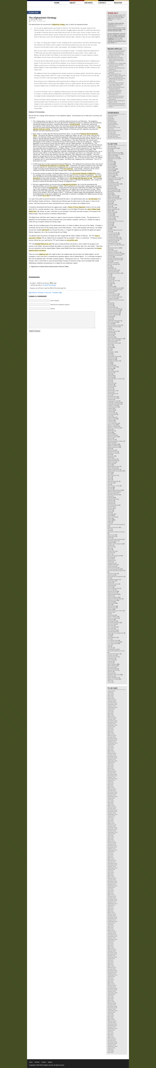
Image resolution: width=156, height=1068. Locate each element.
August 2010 (111, 976)
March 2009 (111, 1002)
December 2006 (112, 1042)
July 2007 (110, 1031)
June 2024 (111, 729)
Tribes (109, 634)
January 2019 (112, 826)
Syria (109, 605)
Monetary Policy (112, 451)
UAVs (109, 645)
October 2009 (112, 991)
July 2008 (110, 1013)
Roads (110, 550)
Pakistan (61, 266)
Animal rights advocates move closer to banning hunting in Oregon (116, 105)
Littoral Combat (112, 419)
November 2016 (112, 865)
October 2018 (112, 831)
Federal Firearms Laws (114, 288)
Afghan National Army (114, 152)
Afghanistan (34, 266)
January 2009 (112, 1005)
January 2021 (112, 790)
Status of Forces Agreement (76, 207)
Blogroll (110, 202)
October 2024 (112, 723)
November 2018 (112, 829)
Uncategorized (112, 649)
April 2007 (111, 1036)
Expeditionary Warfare (114, 273)
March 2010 (111, 984)
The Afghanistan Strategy (42, 17)
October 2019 (112, 813)
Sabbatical (111, 560)
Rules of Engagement (114, 555)
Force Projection (112, 294)
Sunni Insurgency (113, 597)
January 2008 (112, 1022)
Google (110, 319)
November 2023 (112, 740)
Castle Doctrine (112, 216)
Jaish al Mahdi (112, 371)
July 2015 (110, 889)
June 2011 (111, 961)
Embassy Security (113, 270)
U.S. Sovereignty (112, 643)
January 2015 (112, 897)
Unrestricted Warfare (114, 654)
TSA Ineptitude (112, 637)
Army (109, 181)
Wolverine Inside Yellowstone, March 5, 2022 (116, 101)
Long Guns (111, 422)
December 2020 (112, 792)
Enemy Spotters (112, 271)
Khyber (110, 392)
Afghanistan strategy (58, 24)
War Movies (111, 667)
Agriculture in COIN (113, 158)
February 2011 (112, 967)
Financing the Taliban (114, 289)
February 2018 (112, 842)
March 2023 (111, 752)
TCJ (116, 42)
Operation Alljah (112, 493)
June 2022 (111, 765)
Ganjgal (110, 303)
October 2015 (112, 884)
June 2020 (111, 801)
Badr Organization (113, 190)
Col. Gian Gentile (113, 233)
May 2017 (110, 856)
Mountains (111, 456)
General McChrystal (113, 310)
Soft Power (111, 585)
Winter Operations (113, 677)
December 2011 (112, 952)
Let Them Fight (112, 414)
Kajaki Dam (111, 383)
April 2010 (111, 982)
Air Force (110, 161)
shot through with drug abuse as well (81, 178)
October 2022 (112, 759)
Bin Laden (111, 200)
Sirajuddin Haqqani (113, 579)
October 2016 (112, 866)
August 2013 (111, 923)
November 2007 (112, 1025)
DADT (109, 249)
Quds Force (111, 535)
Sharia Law (111, 575)
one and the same (72, 240)
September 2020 (112, 796)
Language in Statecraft (114, 402)
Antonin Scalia (112, 175)
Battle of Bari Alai (112, 196)
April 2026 (111, 697)
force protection (68, 169)
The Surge (111, 628)
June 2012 (111, 944)
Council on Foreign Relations (116, 245)
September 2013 (112, 921)
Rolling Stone (112, 551)
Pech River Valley (113, 505)
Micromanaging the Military (115, 441)
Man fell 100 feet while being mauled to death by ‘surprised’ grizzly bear (116, 89)
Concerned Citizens (113, 237)
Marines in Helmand (113, 428)
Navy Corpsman (112, 475)
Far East (110, 279)
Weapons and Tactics (114, 674)
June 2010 (111, 979)
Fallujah (110, 277)
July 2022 (110, 764)
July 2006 (110, 1049)
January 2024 (112, 737)
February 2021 (112, 789)
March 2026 (111, 698)
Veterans (110, 661)
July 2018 (110, 835)
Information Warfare (113, 356)
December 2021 (112, 774)
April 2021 (111, 786)
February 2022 (112, 771)
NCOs (109, 477)
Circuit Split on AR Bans (114, 92)
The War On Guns (113, 136)
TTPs (109, 639)
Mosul (109, 454)
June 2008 (111, 1015)
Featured (110, 286)
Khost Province (112, 390)
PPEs (109, 523)
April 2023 (111, 750)
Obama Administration (51, 266)
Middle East (111, 442)
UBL (109, 646)
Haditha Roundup (113, 326)
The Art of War (112, 624)
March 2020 (111, 805)
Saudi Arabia (111, 566)
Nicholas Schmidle (113, 481)
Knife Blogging (112, 393)
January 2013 (112, 933)
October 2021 (112, 777)
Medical (110, 434)
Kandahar (110, 386)
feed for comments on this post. (40, 292)
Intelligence (111, 359)
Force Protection (112, 295)
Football (110, 292)
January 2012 (112, 951)
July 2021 (110, 781)
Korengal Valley (112, 396)
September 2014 (112, 903)
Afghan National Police (114, 154)
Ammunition (111, 169)
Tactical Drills (111, 606)
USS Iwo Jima (112, 655)
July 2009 (110, 996)
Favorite (110, 282)
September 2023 (112, 743)
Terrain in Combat (113, 618)
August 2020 (111, 798)
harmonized (45, 230)
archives (117, 38)
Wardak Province (113, 670)
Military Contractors (113, 445)
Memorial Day (112, 435)
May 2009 (110, 999)
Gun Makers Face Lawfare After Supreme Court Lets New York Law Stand (117, 65)
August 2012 (111, 941)
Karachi (110, 387)
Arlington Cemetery (113, 179)
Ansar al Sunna (112, 172)
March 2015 (111, 895)
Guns (109, 323)
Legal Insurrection (113, 124)
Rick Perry (111, 547)
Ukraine (110, 648)
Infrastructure (111, 358)
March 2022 (111, 770)
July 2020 (110, 799)
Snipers (110, 582)
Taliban (66, 266)
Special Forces (112, 591)
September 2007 (112, 1028)
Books (109, 206)
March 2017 (111, 859)
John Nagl (111, 377)
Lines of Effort (112, 417)
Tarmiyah (110, 612)
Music (109, 465)
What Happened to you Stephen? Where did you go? (117, 74)
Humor (110, 346)
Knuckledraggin (112, 123)
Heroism (110, 335)
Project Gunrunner (113, 527)
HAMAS (110, 329)
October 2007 (112, 1027)
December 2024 (112, 721)
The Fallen (111, 625)
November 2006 (112, 1043)
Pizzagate (110, 514)
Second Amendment (113, 569)
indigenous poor (43, 254)
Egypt (109, 267)
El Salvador (111, 268)
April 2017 (111, 857)
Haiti (109, 328)
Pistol (109, 512)
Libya (109, 416)
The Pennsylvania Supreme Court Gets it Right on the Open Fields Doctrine (116, 84)
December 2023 (112, 738)
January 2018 (112, 844)
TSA (109, 636)
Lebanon (110, 411)
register (50, 1062)
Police (109, 515)
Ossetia (110, 496)
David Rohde (111, 251)
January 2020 (112, 808)
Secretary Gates (112, 573)
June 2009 (111, 997)
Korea (109, 395)
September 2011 (112, 957)
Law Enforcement (113, 407)
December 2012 (112, 935)
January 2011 (112, 969)
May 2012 (110, 945)
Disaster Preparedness (114, 258)
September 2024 (112, 725)
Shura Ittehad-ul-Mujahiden (116, 576)
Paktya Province (112, 499)
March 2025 (111, 716)
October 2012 (112, 938)
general (110, 306)
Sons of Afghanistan (113, 588)
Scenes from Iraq (112, 567)
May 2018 (110, 838)
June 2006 (111, 1051)
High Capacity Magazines (115, 338)
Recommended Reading (115, 539)
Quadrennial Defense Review (116, 532)
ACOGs (110, 151)
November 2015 (112, 883)
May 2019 (110, 820)
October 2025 (112, 706)
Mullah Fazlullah (112, 460)
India (109, 353)
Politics (110, 520)
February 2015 (112, 896)
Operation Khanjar (113, 494)
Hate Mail (110, 332)
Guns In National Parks (114, 325)
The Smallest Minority (114, 135)
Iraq (109, 364)
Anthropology (111, 173)
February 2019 (112, 825)
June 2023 (111, 747)
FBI (109, 285)
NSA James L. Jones (114, 486)
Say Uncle (111, 129)
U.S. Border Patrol (113, 640)
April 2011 (111, 964)
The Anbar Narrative (113, 622)
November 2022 (112, 758)
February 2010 (112, 985)
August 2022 (111, 762)
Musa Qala (111, 463)
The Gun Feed (112, 132)
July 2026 (110, 692)
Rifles (109, 548)
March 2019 (111, 823)
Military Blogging (112, 444)
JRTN (109, 380)
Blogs (109, 203)
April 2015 (111, 893)
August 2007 (111, 1030)
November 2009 (112, 990)
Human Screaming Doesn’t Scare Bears (115, 98)
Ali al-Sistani (111, 166)
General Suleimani (113, 315)
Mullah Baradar (112, 459)
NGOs (109, 480)
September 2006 (112, 1046)
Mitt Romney (111, 450)
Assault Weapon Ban (114, 184)
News (109, 478)
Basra (109, 193)
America (110, 167)
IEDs (109, 350)
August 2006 (111, 1048)
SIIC (109, 578)
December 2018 (112, 828)
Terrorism (110, 619)
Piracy (109, 511)
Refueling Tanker (113, 541)
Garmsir (110, 304)
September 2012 (112, 939)
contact (44, 1062)
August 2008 (111, 1012)
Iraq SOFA (110, 365)
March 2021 (111, 787)
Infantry (110, 355)
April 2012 (111, 947)
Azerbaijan (111, 187)
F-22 (109, 274)
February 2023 (112, 753)
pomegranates (53, 187)
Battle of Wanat (112, 197)
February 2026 (112, 700)
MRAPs (110, 457)
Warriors (110, 671)
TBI (109, 613)
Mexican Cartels (112, 437)
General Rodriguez (113, 313)
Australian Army (112, 185)
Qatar (109, 530)
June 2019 (111, 819)
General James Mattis (114, 309)
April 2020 (111, 804)
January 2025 (112, 719)
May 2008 (110, 1016)
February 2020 (112, 807)
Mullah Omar (111, 462)
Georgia (110, 316)
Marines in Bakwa (113, 426)
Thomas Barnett (112, 631)
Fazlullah (110, 283)
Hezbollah (111, 337)
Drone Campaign (113, 264)
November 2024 (112, 722)
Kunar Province (112, 398)
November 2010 (112, 972)
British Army (111, 212)
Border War (111, 208)
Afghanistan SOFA (113, 157)
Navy (109, 474)
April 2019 (111, 822)
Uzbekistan (111, 658)
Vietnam (110, 663)
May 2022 (110, 767)
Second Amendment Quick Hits (117, 570)
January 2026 (112, 701)
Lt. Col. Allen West (113, 423)
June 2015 (111, 890)
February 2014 (112, 914)
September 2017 (112, 850)
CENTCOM (111, 219)
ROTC (109, 554)
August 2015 (111, 887)
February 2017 (112, 860)
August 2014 (111, 905)
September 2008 (112, 1010)
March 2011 (111, 966)
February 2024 (112, 735)
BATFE (110, 194)
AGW (109, 160)
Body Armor (111, 205)
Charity (110, 224)
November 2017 (112, 847)
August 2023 (111, 744)
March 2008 (111, 1019)
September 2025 (112, 707)
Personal (110, 506)
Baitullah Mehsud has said (43, 244)
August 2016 (111, 869)
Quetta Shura (111, 536)
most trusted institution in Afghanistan (84, 173)
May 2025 (110, 713)
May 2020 (110, 802)
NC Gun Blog (111, 126)
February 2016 (112, 878)
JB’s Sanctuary (112, 121)
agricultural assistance (70, 184)
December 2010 (112, 970)
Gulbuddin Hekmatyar (114, 321)
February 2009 (112, 1003)
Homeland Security (113, 343)
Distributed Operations (114, 260)
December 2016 (112, 863)
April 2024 (111, 732)
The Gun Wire (112, 133)
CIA (109, 228)
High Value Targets (113, 340)
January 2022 (112, 773)
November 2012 (112, 936)
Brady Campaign (112, 209)
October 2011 (111, 955)
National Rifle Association (115, 471)
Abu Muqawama (112, 148)
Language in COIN (113, 401)
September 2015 (112, 886)
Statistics (110, 596)
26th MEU (110, 147)
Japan (109, 374)
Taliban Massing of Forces (115, 610)
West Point (111, 676)
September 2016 (112, 868)
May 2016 (110, 874)
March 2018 (111, 841)
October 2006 (112, 1045)
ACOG (109, 150)
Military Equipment (113, 447)
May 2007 (110, 1034)
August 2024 (111, 726)
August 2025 (111, 709)
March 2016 (111, 877)
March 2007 (111, 1037)
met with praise (93, 199)
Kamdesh (110, 384)
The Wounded (112, 630)
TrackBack (57, 292)
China (109, 225)
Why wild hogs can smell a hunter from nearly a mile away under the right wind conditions (116, 60)
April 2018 (111, 839)
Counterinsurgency (113, 248)
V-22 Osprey (111, 660)
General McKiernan (113, 312)
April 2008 (111, 1018)
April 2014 (111, 911)
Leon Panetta (111, 413)
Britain (109, 210)
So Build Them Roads (49, 285)
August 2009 (111, 994)
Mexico (110, 438)
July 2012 (110, 942)
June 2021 (111, 783)
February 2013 (112, 932)
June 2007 (111, 1033)
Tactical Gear (111, 608)
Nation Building (112, 468)
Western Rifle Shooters (114, 138)
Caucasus (111, 218)
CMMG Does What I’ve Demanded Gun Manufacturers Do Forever (116, 95)
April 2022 (111, 768)
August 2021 (111, 780)
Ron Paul (110, 552)
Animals (110, 170)
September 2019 (112, 814)
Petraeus (110, 508)
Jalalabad (110, 373)
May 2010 (110, 981)
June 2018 (111, 837)
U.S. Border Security (113, 642)
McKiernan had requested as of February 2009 (54, 165)
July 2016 (110, 871)
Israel (109, 370)
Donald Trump (112, 263)
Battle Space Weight (113, 199)
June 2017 (111, 854)
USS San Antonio (113, 657)
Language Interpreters (114, 404)
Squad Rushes (112, 593)
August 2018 (111, 834)
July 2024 (110, 728)
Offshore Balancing (113, 492)
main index (117, 39)
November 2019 (112, 811)
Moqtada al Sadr (112, 453)
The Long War (112, 627)
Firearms (110, 291)
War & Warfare (112, 664)
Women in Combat (113, 679)
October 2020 (112, 795)
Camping (110, 213)
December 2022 (112, 756)
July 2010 (110, 978)
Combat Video (112, 236)
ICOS (109, 349)
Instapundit (111, 120)
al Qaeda (41, 266)
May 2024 (110, 731)
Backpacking (111, 188)
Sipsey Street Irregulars (114, 130)
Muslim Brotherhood (113, 466)
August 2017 (111, 851)
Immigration (111, 352)
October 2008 (112, 1009)
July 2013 (110, 924)
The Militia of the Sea (114, 56)
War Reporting (112, 668)
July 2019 (110, 817)
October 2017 (112, 848)
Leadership (111, 410)
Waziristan (111, 673)
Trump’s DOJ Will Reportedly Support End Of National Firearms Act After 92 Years (116, 53)
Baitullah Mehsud (113, 191)
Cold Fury (110, 117)
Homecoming (111, 341)
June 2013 (111, 926)
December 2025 (112, 703)
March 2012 (111, 948)
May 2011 (110, 963)
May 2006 (110, 1052)
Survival (110, 602)
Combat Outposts (113, 234)
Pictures (110, 509)
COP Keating (111, 242)
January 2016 (112, 880)
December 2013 (112, 917)
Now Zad (110, 483)
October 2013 (112, 920)
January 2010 (112, 987)
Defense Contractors (114, 252)
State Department (113, 594)
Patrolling (110, 503)
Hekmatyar (111, 334)
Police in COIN (112, 517)
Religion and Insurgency (115, 544)
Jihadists (110, 376)
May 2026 (110, 695)
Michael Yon (111, 439)
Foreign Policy (112, 298)
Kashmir (110, 389)
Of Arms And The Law (114, 127)
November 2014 (112, 900)
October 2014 (112, 902)
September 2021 (112, 779)
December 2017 (112, 845)
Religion (110, 542)
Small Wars (111, 581)
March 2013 (111, 930)
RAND (109, 538)
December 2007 (112, 1024)
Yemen (110, 682)
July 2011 (110, 960)
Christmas (111, 227)
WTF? (109, 680)
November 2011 (112, 954)
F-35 (109, 276)
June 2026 (111, 694)
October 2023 (112, 741)
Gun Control (111, 322)
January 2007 (112, 1040)
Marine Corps (112, 425)
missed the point (75, 124)
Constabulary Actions (114, 239)
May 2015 (110, 892)
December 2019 (112, 810)
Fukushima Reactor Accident (116, 300)
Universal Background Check (116, 651)
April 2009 (111, 1000)
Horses (110, 344)
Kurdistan (110, 399)
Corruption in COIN (113, 243)
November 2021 (112, 776)
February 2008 (112, 1021)
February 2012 (112, 950)
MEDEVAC (111, 431)
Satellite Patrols (112, 564)
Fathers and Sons (113, 280)
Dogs (109, 261)
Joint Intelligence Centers (115, 379)
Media (109, 432)
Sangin (110, 561)
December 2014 (112, 899)
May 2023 (110, 749)
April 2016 (111, 875)
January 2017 (112, 862)
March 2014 (111, 912)
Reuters (110, 545)
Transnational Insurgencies (115, 633)
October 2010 (112, 973)
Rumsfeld (110, 557)
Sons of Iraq (111, 590)
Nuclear (110, 487)
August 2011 (111, 958)
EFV (109, 265)
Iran (109, 362)
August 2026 (111, 691)
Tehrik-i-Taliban (112, 616)
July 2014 (110, 906)
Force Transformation (114, 297)
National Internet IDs (113, 469)
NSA (109, 484)
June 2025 (111, 712)
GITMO (110, 318)
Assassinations (112, 182)
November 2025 (112, 704)
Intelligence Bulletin (113, 361)
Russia (110, 558)
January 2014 (112, 915)
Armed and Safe (112, 115)
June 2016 (111, 872)
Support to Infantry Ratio (115, 599)
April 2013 (111, 929)
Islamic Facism (112, 367)
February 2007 (112, 1039)
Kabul (109, 381)
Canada (110, 215)
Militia (109, 448)
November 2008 (112, 1008)
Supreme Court (112, 600)
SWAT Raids (111, 603)
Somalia (110, 587)
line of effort (46, 195)
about (30, 1062)
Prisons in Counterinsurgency (116, 524)
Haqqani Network (113, 331)
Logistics (110, 420)
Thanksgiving (111, 621)
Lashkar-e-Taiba (112, 405)
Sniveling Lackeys (113, 584)
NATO (109, 472)
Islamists (110, 368)
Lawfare (110, 408)
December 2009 (112, 988)
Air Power (110, 163)
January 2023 (112, 755)
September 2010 (112, 975)
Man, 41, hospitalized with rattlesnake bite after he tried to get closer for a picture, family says (116, 79)
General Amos (112, 307)
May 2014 (110, 909)
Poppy (109, 521)
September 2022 (112, 761)
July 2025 (110, 710)
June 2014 (111, 908)
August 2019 (111, 816)
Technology (111, 615)
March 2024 (111, 734)
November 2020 (112, 793)
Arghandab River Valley (114, 178)
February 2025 (112, 718)
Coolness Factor (112, 240)
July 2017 (110, 853)
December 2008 (112, 1006)
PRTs (109, 529)
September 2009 (112, 993)
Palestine (110, 500)
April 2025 (111, 715)
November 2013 (112, 918)
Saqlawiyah (111, 563)
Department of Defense (114, 254)
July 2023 (110, 746)
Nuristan (110, 489)
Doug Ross (111, 118)
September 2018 (112, 832)
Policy (109, 518)
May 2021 (110, 784)
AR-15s (110, 176)
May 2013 (110, 927)
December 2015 (112, 881)
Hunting (110, 347)
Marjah (110, 429)
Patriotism (110, 502)
